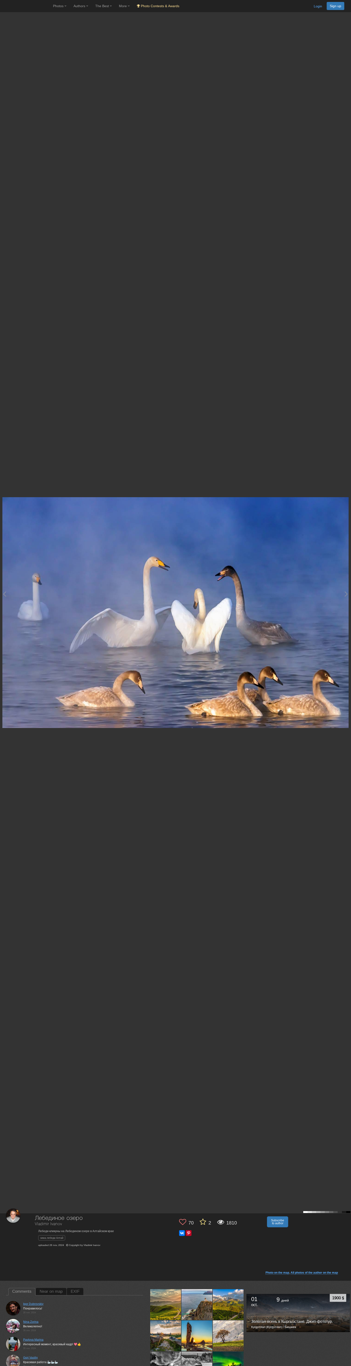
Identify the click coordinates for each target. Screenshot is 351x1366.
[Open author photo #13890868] (165, 1304)
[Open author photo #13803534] (197, 1335)
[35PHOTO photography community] (26, 6)
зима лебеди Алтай (51, 1237)
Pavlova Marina (33, 1339)
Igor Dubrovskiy (33, 1304)
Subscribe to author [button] (277, 1222)
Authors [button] (80, 6)
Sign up (335, 6)
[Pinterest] (188, 1233)
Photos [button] (58, 6)
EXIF (75, 1291)
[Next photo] (346, 594)
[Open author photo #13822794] (165, 1335)
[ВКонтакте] (182, 1233)
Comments (22, 1291)
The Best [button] (102, 6)
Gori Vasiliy (30, 1357)
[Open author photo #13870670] (197, 1304)
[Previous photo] (4, 594)
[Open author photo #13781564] (228, 1335)
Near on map (51, 1291)
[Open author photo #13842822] (228, 1304)
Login (318, 6)
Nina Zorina (30, 1322)
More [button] (123, 6)
